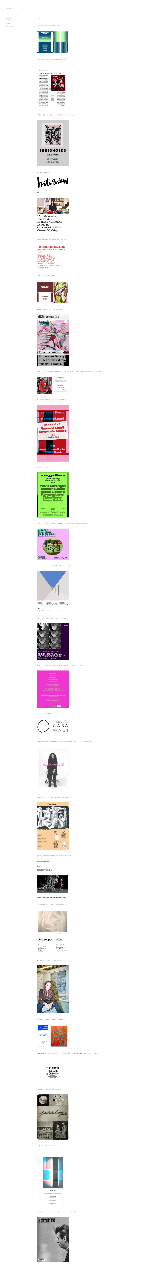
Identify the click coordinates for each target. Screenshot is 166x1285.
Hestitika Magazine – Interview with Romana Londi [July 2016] (56, 1212)
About (8, 21)
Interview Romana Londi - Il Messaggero (49, 309)
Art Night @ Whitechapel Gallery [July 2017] (51, 1019)
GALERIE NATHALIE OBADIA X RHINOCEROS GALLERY (53, 239)
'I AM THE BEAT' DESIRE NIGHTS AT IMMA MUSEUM (52, 618)
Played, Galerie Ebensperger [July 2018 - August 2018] (54, 855)
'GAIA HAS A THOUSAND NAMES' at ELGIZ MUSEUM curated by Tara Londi (60, 665)
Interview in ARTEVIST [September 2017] (49, 960)
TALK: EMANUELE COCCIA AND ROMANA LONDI (52, 399)
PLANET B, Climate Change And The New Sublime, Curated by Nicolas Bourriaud (62, 523)
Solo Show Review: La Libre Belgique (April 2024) (52, 59)
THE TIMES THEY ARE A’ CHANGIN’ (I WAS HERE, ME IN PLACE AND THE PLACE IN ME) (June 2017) (67, 1054)
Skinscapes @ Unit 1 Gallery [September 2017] (51, 904)
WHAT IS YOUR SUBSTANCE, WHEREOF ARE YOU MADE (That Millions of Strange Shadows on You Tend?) (69, 371)
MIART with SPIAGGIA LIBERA (46, 276)
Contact (9, 26)
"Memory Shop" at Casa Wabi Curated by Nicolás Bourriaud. (56, 566)
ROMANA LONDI (16, 8)
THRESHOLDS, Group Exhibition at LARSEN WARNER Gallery (55, 115)
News (8, 23)
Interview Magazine (43, 172)
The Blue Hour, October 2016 (46, 1146)
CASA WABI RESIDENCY (44, 714)
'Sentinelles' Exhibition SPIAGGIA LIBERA (49, 25)
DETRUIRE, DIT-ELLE (42, 467)
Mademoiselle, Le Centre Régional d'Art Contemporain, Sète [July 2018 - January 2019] (64, 741)
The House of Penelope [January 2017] (49, 1089)
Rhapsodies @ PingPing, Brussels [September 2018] (53, 797)
